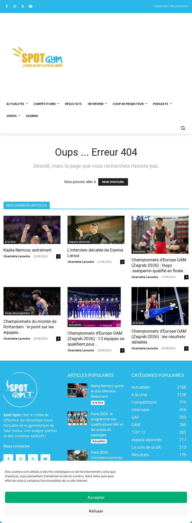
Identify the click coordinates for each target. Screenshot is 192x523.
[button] (182, 128)
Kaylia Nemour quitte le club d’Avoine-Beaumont (107, 391)
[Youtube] (30, 6)
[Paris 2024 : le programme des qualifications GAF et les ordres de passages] (78, 418)
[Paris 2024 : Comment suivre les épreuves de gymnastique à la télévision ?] (78, 457)
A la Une (10, 241)
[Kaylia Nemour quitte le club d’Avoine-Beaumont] (78, 390)
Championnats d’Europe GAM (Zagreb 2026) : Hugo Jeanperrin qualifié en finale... (159, 265)
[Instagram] (15, 6)
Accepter (96, 497)
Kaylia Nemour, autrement (28, 249)
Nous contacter (17, 446)
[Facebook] (7, 6)
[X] (22, 6)
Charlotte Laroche (17, 256)
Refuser (96, 511)
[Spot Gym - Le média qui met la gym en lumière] (38, 57)
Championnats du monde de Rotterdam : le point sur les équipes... (30, 327)
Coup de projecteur (17, 313)
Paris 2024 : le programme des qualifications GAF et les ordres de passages (107, 424)
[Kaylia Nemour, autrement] (32, 230)
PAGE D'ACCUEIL (113, 182)
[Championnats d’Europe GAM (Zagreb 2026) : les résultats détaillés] (160, 306)
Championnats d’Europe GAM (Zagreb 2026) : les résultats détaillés (159, 337)
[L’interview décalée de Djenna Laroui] (96, 230)
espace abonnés (79, 241)
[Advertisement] (132, 50)
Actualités (139, 251)
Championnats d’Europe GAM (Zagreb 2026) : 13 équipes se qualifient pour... (96, 339)
